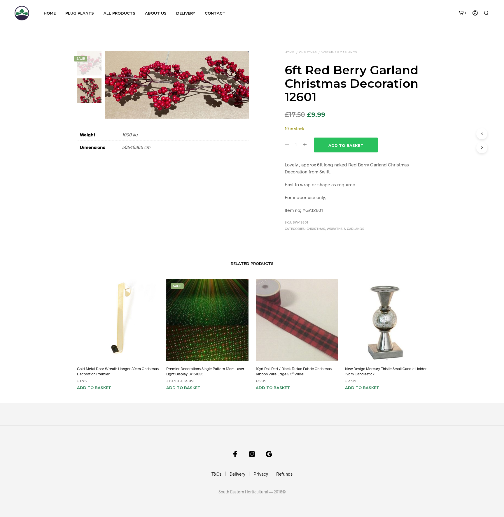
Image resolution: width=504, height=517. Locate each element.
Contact (215, 13)
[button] (463, 13)
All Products (119, 13)
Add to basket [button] (94, 387)
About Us (156, 13)
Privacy (260, 473)
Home (50, 13)
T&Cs (216, 473)
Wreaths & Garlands (339, 52)
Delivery (185, 13)
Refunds (284, 473)
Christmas (307, 52)
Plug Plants (79, 13)
